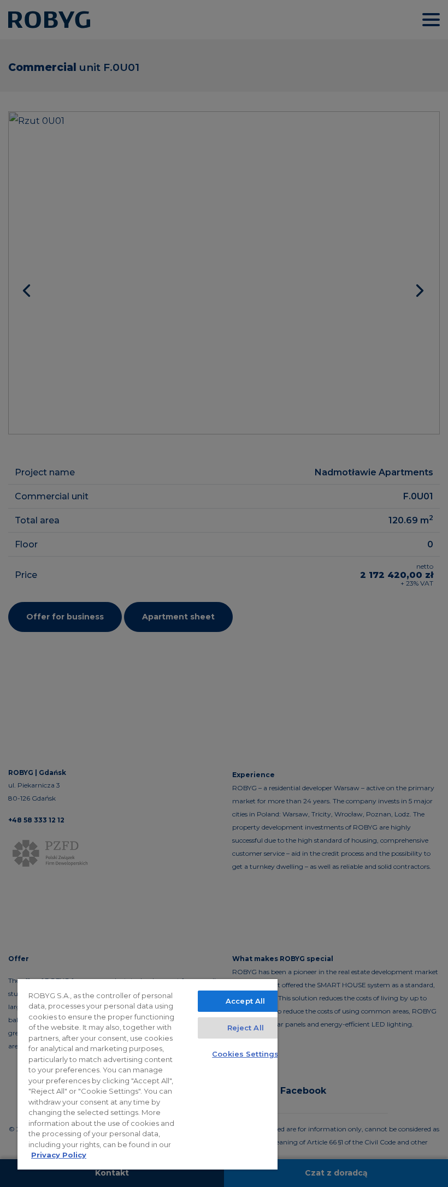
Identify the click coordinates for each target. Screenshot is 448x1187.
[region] (147, 1074)
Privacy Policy (58, 1154)
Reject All (245, 1027)
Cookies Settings (245, 1053)
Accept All (245, 1001)
